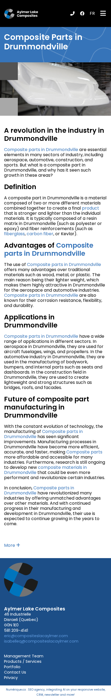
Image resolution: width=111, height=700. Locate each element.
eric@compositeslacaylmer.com (36, 635)
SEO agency (36, 690)
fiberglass (14, 234)
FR (92, 13)
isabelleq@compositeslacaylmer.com (41, 641)
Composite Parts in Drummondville (43, 41)
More (10, 545)
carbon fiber (40, 234)
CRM (40, 695)
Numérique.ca (16, 690)
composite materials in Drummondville (45, 470)
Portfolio (12, 667)
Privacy (11, 677)
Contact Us (15, 672)
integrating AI (55, 690)
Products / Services (22, 661)
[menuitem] (92, 13)
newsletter (51, 695)
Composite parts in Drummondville (41, 149)
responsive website (91, 690)
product (90, 208)
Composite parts (84, 452)
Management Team (23, 656)
